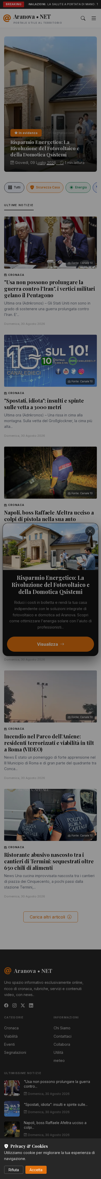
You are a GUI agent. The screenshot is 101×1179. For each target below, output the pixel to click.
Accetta (36, 1170)
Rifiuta (14, 1170)
